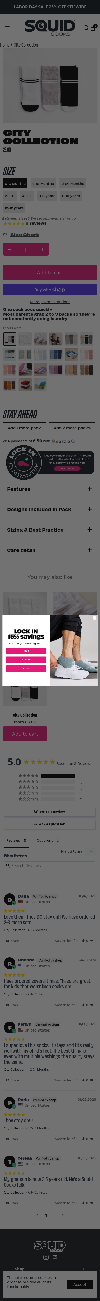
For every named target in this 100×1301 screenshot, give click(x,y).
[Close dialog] (95, 618)
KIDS (26, 651)
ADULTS (26, 659)
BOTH (26, 668)
